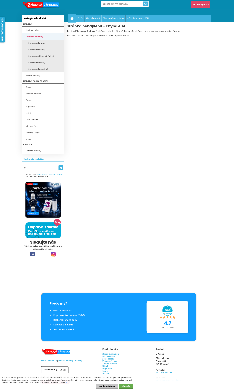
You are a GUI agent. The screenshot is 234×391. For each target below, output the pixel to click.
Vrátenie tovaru (134, 18)
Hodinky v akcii (32, 30)
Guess (29, 100)
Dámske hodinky (34, 36)
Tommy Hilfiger (33, 132)
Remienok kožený (36, 43)
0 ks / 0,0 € (203, 4)
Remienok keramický (38, 69)
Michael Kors (32, 126)
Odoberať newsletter (33, 159)
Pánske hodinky (33, 75)
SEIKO (28, 139)
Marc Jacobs (32, 119)
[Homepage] (73, 18)
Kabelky (78, 360)
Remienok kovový (36, 49)
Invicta (29, 113)
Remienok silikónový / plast (41, 56)
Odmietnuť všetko (107, 386)
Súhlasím (126, 386)
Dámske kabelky (33, 150)
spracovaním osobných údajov (50, 174)
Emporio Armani (33, 93)
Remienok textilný (36, 62)
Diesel (28, 87)
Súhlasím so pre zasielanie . (44, 175)
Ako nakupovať (93, 18)
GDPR (147, 18)
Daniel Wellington (110, 354)
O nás (80, 18)
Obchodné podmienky (113, 18)
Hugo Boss (30, 106)
